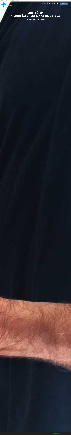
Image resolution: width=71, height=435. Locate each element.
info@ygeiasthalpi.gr (15, 0)
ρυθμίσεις (49, 433)
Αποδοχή (56, 433)
